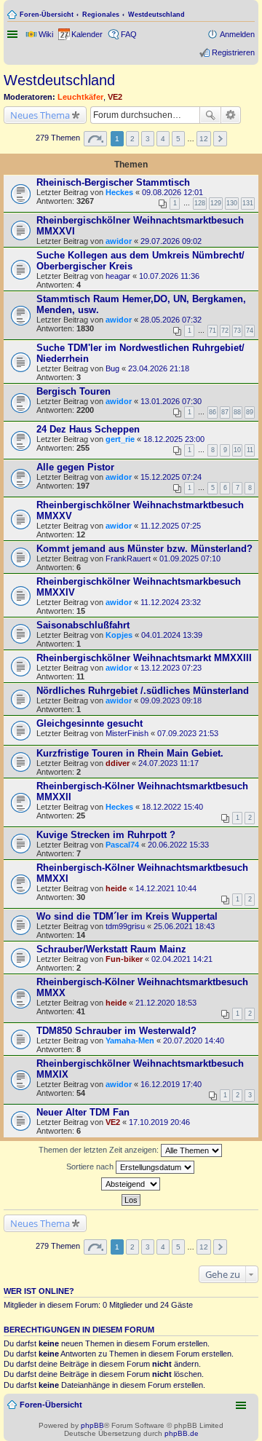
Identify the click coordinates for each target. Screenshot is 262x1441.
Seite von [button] (95, 138)
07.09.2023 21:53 (187, 733)
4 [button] (163, 139)
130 (231, 203)
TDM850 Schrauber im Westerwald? (116, 1030)
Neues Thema (40, 115)
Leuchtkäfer (80, 96)
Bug (112, 368)
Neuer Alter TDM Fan (83, 1112)
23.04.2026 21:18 (158, 368)
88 (237, 412)
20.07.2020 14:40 (193, 1040)
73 (237, 330)
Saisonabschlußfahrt (83, 625)
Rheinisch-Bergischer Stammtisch (113, 182)
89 (249, 412)
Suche (210, 115)
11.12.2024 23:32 (170, 602)
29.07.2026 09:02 (171, 241)
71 (212, 330)
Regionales (100, 14)
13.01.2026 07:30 (171, 401)
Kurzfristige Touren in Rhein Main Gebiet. (129, 753)
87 (225, 412)
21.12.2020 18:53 (165, 1002)
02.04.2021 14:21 (182, 959)
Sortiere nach (91, 1166)
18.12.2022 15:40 (172, 806)
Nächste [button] (220, 138)
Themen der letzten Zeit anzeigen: (100, 1149)
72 (225, 330)
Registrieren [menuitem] (233, 52)
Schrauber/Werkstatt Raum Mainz (111, 949)
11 (250, 450)
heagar (118, 276)
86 (212, 412)
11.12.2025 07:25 (170, 525)
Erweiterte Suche (231, 115)
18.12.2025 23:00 (174, 439)
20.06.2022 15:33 (178, 844)
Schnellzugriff (13, 34)
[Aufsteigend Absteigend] (131, 1184)
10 (237, 450)
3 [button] (148, 139)
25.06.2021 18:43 (184, 926)
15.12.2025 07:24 (171, 477)
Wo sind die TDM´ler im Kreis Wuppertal (127, 916)
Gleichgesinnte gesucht (89, 723)
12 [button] (203, 139)
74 (249, 330)
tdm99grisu (125, 926)
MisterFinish (127, 733)
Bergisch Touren (73, 391)
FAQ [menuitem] (129, 34)
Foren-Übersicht (47, 14)
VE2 (115, 96)
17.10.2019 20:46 (159, 1122)
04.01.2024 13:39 (171, 635)
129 (215, 203)
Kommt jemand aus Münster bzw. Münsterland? (144, 548)
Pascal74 (122, 844)
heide (116, 888)
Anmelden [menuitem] (237, 34)
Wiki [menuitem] (46, 34)
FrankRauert (128, 558)
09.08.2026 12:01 (172, 192)
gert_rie (120, 439)
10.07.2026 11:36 (169, 276)
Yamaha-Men (130, 1040)
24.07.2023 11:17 (168, 763)
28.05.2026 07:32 (171, 319)
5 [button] (178, 139)
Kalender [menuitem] (87, 34)
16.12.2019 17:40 (171, 1084)
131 (247, 203)
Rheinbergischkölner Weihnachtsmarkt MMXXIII (144, 657)
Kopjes (119, 635)
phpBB (92, 1425)
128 (199, 203)
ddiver (118, 763)
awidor (119, 241)
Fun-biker (124, 959)
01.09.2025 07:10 (190, 558)
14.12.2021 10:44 (165, 888)
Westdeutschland (156, 14)
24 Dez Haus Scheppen (88, 429)
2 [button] (132, 139)
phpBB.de (181, 1433)
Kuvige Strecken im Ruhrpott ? (105, 834)
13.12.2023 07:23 (171, 667)
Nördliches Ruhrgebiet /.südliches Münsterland (142, 690)
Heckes (119, 192)
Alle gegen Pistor (75, 467)
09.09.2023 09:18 (171, 700)
